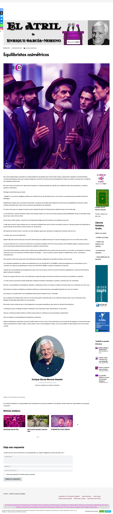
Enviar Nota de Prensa (94, 498)
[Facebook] (1, 10)
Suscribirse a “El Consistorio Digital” (69, 496)
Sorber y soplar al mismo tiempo (104, 368)
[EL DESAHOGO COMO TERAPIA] (62, 421)
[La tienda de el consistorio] (102, 179)
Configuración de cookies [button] (91, 511)
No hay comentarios (31, 48)
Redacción (6, 48)
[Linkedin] (1, 22)
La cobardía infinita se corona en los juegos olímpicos (104, 378)
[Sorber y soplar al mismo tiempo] (96, 368)
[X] (1, 13)
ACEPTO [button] (102, 511)
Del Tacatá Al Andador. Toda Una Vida (37, 430)
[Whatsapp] (1, 25)
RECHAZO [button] (108, 511)
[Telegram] (1, 16)
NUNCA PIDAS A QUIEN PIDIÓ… (103, 349)
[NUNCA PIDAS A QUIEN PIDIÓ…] (96, 348)
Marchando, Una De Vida (11, 429)
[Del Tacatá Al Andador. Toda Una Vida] (38, 421)
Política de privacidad (65, 498)
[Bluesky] (1, 19)
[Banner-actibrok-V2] (102, 286)
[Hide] (0, 31)
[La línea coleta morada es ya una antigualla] (96, 358)
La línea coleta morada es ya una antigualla (103, 359)
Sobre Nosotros (86, 496)
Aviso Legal (96, 496)
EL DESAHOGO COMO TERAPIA (60, 429)
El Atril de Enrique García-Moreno (16, 397)
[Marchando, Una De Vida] (14, 421)
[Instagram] (1, 28)
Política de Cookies (79, 498)
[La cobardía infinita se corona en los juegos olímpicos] (96, 375)
